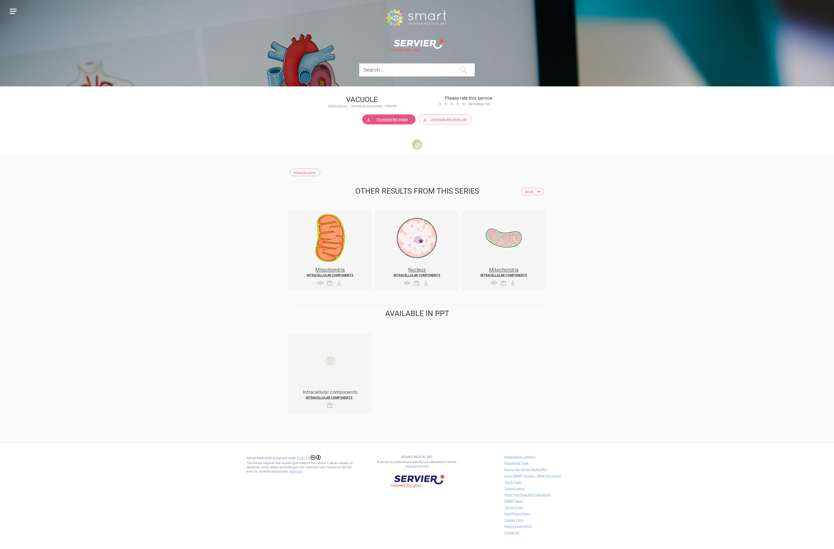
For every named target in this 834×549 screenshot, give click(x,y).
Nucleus (417, 269)
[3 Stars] (452, 104)
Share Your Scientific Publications (527, 495)
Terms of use (513, 507)
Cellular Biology (337, 105)
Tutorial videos (514, 488)
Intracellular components (366, 105)
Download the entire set (448, 119)
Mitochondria (330, 269)
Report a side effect (518, 526)
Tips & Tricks (512, 482)
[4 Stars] (457, 104)
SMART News (513, 501)
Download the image (392, 119)
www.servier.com (417, 466)
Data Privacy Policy (517, 514)
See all (529, 191)
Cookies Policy (514, 520)
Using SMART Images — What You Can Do (532, 476)
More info (296, 471)
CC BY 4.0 (303, 458)
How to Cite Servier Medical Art (525, 469)
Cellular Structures (304, 172)
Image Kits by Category (520, 457)
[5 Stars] (463, 104)
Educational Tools (516, 463)
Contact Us (511, 532)
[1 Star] (440, 104)
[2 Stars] (446, 104)
